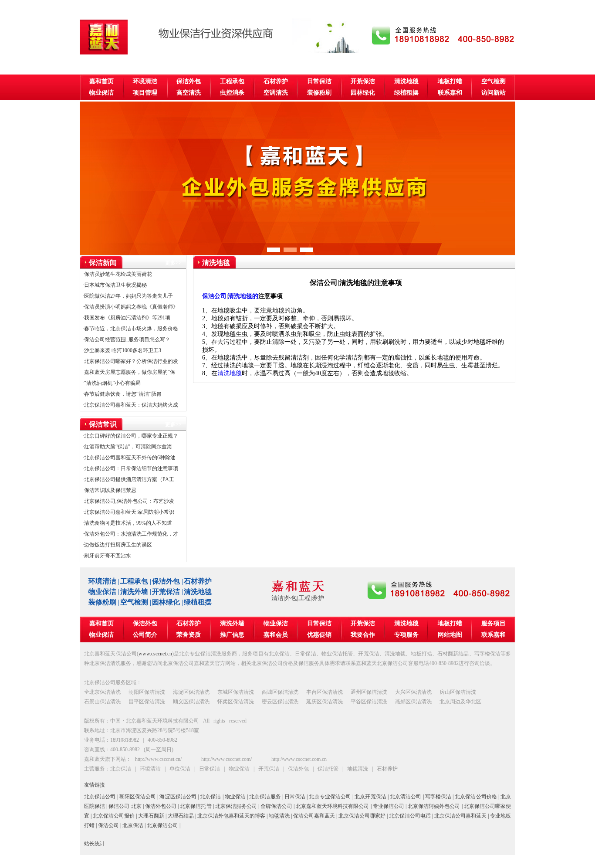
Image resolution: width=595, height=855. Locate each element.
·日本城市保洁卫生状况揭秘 (114, 285)
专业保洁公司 (388, 806)
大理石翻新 (151, 816)
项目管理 (145, 92)
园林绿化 (363, 92)
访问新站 (493, 92)
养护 (318, 598)
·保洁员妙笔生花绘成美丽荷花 (117, 274)
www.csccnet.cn (155, 654)
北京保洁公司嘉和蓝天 (460, 816)
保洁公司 (214, 296)
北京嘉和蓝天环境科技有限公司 (332, 806)
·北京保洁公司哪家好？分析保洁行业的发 (130, 361)
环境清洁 (145, 81)
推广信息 (232, 634)
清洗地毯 (406, 81)
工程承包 (232, 81)
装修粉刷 (319, 92)
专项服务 (406, 634)
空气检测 (493, 81)
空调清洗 (276, 92)
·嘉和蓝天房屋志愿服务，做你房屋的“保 (128, 372)
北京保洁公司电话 (410, 816)
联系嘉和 (450, 92)
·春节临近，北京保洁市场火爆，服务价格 (130, 329)
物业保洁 (101, 92)
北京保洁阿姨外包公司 (434, 806)
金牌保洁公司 (276, 806)
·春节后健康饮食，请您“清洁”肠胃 (122, 394)
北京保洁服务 (265, 797)
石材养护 (276, 81)
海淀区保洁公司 (177, 797)
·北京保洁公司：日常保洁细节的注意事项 (130, 468)
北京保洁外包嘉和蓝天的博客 (231, 816)
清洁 (277, 598)
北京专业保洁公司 (330, 797)
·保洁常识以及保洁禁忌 (109, 490)
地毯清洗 (279, 816)
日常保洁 (319, 81)
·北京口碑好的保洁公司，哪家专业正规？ (130, 436)
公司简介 (145, 634)
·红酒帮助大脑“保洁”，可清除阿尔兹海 (127, 447)
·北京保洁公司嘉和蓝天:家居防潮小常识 (128, 512)
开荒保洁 (363, 81)
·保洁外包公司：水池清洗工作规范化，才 (130, 534)
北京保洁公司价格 (476, 797)
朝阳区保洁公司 (137, 797)
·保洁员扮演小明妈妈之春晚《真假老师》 (130, 307)
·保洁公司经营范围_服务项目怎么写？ (126, 339)
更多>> (173, 263)
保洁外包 (188, 81)
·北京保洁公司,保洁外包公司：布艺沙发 (128, 501)
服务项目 (493, 623)
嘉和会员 (276, 634)
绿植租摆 (406, 92)
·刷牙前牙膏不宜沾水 (106, 556)
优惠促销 (319, 634)
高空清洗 (188, 92)
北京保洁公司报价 (114, 816)
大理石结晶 (181, 816)
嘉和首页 (101, 81)
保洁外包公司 (160, 806)
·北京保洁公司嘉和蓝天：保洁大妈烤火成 (130, 405)
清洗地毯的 (243, 296)
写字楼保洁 (438, 797)
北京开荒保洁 (370, 797)
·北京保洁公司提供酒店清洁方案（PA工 (128, 479)
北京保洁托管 (195, 806)
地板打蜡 (450, 81)
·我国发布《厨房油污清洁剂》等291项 (126, 318)
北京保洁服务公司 (236, 806)
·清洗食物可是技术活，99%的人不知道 (127, 523)
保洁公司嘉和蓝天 (314, 816)
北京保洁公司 (100, 797)
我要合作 (363, 634)
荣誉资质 (188, 634)
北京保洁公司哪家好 (361, 816)
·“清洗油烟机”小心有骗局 (111, 383)
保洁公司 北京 (124, 806)
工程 (304, 598)
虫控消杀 (232, 92)
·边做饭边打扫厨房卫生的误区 (117, 545)
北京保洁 (210, 797)
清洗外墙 (134, 591)
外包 (291, 598)
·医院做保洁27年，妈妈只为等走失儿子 (127, 296)
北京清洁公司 (406, 797)
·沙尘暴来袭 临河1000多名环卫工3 (121, 350)
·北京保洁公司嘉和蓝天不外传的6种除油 (129, 458)
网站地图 (450, 634)
